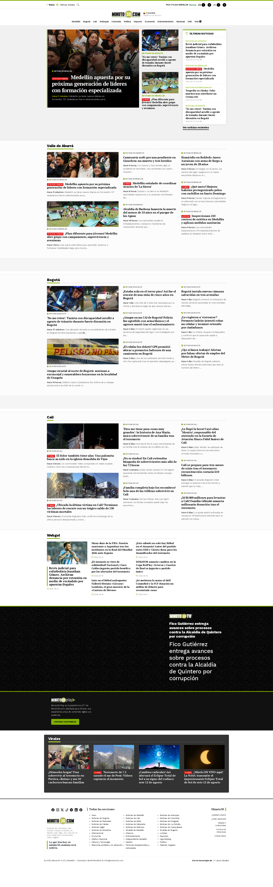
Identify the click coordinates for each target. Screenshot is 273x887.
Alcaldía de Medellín (135, 830)
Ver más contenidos (65, 722)
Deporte (138, 21)
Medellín (76, 21)
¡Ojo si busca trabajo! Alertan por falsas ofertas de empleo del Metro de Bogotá (203, 353)
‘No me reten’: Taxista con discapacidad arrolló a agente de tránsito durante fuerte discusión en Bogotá (159, 61)
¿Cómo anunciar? (218, 819)
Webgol (53, 535)
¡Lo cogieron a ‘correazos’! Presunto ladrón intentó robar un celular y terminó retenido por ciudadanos (202, 322)
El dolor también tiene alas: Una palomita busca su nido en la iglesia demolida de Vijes (80, 457)
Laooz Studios (222, 860)
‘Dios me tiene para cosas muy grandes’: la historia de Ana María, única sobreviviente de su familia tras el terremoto (148, 434)
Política (127, 21)
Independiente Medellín (136, 839)
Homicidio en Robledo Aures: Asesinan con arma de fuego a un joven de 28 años (201, 160)
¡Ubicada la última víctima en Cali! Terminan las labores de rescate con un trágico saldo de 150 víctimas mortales (82, 508)
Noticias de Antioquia (169, 815)
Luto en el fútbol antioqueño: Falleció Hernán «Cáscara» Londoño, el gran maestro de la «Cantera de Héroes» (111, 585)
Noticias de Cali (190, 424)
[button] (50, 5)
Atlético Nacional (99, 839)
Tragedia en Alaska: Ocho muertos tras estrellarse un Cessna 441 (201, 93)
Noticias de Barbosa (134, 205)
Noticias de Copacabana (171, 827)
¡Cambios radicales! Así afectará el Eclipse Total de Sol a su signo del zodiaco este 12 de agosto (157, 777)
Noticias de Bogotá (152, 53)
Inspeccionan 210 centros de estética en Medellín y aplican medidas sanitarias (202, 219)
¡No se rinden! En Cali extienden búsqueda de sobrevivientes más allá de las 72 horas (150, 461)
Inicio (94, 815)
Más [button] (197, 21)
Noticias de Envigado (169, 821)
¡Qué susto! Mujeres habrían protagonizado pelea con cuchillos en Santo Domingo (203, 190)
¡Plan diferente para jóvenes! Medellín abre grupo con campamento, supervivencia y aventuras (160, 104)
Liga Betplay (165, 839)
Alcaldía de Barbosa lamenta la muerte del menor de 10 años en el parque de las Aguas (149, 212)
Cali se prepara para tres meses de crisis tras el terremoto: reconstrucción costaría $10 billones (202, 470)
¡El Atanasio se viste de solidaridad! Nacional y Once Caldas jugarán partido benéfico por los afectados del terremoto (111, 566)
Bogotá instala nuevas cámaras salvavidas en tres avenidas (202, 293)
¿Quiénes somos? (218, 815)
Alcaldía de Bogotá (168, 830)
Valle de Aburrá (60, 146)
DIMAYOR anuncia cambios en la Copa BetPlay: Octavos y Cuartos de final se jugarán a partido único (156, 566)
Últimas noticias (67, 5)
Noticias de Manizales (101, 821)
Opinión (129, 842)
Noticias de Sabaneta (135, 824)
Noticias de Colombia (169, 818)
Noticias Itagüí (98, 827)
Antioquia (104, 21)
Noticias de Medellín (63, 71)
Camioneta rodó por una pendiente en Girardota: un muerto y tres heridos (149, 159)
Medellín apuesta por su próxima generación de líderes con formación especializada (91, 84)
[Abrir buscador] (78, 5)
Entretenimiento (165, 21)
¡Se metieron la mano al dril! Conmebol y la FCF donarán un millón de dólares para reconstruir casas (154, 585)
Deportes (164, 836)
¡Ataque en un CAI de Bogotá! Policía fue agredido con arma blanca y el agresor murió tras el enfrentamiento (148, 321)
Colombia (116, 21)
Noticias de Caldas (100, 824)
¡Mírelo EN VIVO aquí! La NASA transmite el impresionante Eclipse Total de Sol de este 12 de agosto (203, 777)
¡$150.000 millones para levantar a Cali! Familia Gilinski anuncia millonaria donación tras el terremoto (203, 503)
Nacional (180, 21)
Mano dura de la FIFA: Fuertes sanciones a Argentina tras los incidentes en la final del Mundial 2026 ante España (112, 548)
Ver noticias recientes (196, 127)
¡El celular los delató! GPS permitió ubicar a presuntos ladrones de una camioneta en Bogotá (147, 350)
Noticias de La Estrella (170, 824)
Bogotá (86, 21)
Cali (95, 21)
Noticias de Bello (133, 821)
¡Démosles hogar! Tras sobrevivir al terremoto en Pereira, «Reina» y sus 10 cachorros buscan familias (66, 777)
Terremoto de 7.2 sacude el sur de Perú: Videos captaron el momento (113, 775)
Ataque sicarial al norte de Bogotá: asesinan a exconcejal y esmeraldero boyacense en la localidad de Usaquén (82, 374)
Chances (129, 833)
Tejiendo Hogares (167, 845)
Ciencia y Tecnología (101, 842)
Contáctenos (220, 836)
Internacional (97, 833)
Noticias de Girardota (134, 153)
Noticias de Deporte (196, 41)
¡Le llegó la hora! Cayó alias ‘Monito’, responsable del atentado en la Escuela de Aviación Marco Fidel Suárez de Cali (202, 435)
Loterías (163, 833)
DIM (190, 21)
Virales (54, 739)
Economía (150, 21)
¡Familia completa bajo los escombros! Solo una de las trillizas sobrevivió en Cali (149, 491)
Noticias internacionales (199, 87)
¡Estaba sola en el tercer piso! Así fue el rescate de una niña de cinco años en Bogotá (149, 294)
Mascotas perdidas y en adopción (107, 845)
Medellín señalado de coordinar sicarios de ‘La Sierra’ (149, 184)
